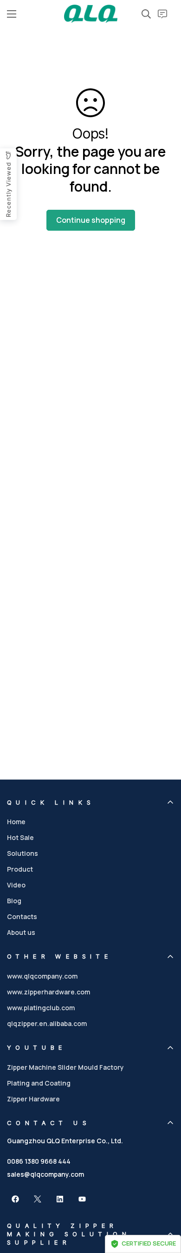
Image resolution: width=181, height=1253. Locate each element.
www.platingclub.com (41, 1007)
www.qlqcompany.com (42, 976)
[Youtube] (82, 1199)
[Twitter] (37, 1199)
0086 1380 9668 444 (39, 1161)
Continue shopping (90, 220)
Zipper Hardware (33, 1098)
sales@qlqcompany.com (45, 1174)
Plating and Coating (39, 1083)
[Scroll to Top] (164, 1203)
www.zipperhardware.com (48, 991)
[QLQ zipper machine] (90, 13)
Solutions (22, 853)
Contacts (22, 916)
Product (20, 869)
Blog (14, 900)
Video (16, 884)
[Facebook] (15, 1199)
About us (21, 932)
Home (16, 821)
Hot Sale (20, 837)
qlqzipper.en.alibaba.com (47, 1023)
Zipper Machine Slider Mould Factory (65, 1067)
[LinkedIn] (60, 1199)
